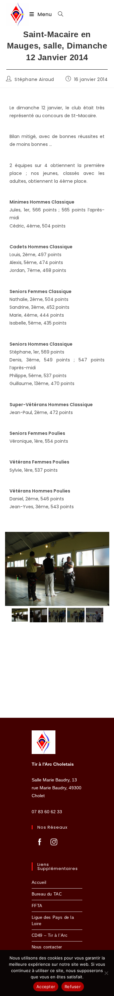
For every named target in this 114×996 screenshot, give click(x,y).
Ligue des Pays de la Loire (53, 920)
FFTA (37, 905)
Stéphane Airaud (34, 79)
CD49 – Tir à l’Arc (50, 935)
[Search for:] (58, 14)
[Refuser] (106, 973)
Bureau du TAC (47, 894)
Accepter (45, 986)
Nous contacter (47, 947)
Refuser (73, 986)
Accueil (39, 882)
